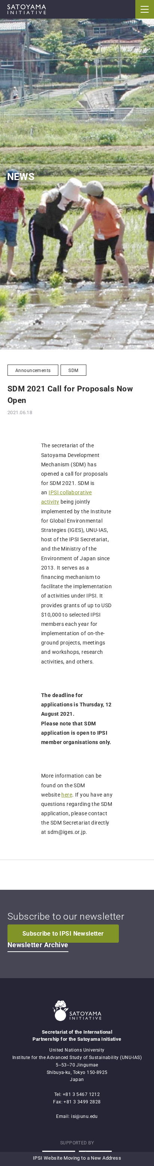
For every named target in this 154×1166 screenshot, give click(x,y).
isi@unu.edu (84, 1116)
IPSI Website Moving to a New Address (77, 1158)
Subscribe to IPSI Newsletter (63, 933)
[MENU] (145, 9)
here (66, 795)
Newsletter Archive (37, 945)
